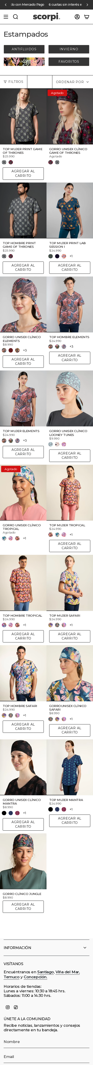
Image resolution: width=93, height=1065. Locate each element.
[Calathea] (4, 625)
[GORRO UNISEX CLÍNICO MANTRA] (23, 767)
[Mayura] (11, 813)
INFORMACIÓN (17, 948)
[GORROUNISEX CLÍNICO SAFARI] (69, 673)
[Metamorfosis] (64, 256)
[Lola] (64, 444)
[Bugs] (50, 444)
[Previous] (6, 5)
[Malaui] (50, 625)
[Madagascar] (64, 625)
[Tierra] (4, 350)
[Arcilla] (57, 346)
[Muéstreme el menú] (5, 17)
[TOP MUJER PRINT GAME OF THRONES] (23, 116)
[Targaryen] (11, 162)
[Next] (87, 5)
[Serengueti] (57, 625)
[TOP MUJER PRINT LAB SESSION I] (69, 210)
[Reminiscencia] (57, 256)
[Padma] (17, 813)
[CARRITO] (86, 17)
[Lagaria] (50, 256)
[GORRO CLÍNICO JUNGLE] (23, 861)
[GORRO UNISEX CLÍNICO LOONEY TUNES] (69, 398)
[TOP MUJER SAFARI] (69, 583)
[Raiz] (11, 350)
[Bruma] (17, 350)
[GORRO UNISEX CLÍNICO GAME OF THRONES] (69, 116)
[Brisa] (64, 346)
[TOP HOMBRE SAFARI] (23, 673)
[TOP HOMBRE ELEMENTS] (69, 304)
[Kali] (4, 813)
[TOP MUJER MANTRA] (69, 767)
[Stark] (4, 162)
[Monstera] (17, 538)
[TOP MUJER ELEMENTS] (23, 398)
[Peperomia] (4, 538)
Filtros (15, 82)
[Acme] (57, 444)
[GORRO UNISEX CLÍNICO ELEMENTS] (23, 304)
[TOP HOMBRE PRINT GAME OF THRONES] (23, 210)
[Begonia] (11, 538)
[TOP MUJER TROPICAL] (69, 493)
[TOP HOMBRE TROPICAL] (23, 583)
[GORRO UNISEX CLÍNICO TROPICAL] (23, 493)
